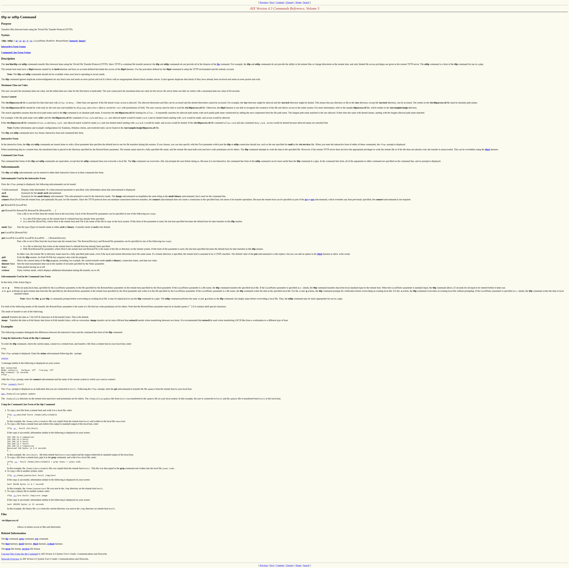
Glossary (290, 2)
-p (15, 475)
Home (298, 2)
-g (15, 415)
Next (272, 2)
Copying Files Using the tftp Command (19, 554)
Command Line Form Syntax (16, 52)
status (4, 358)
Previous (264, 2)
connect (13, 384)
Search (306, 2)
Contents (280, 2)
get (3, 394)
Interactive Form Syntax (13, 46)
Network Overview (10, 559)
